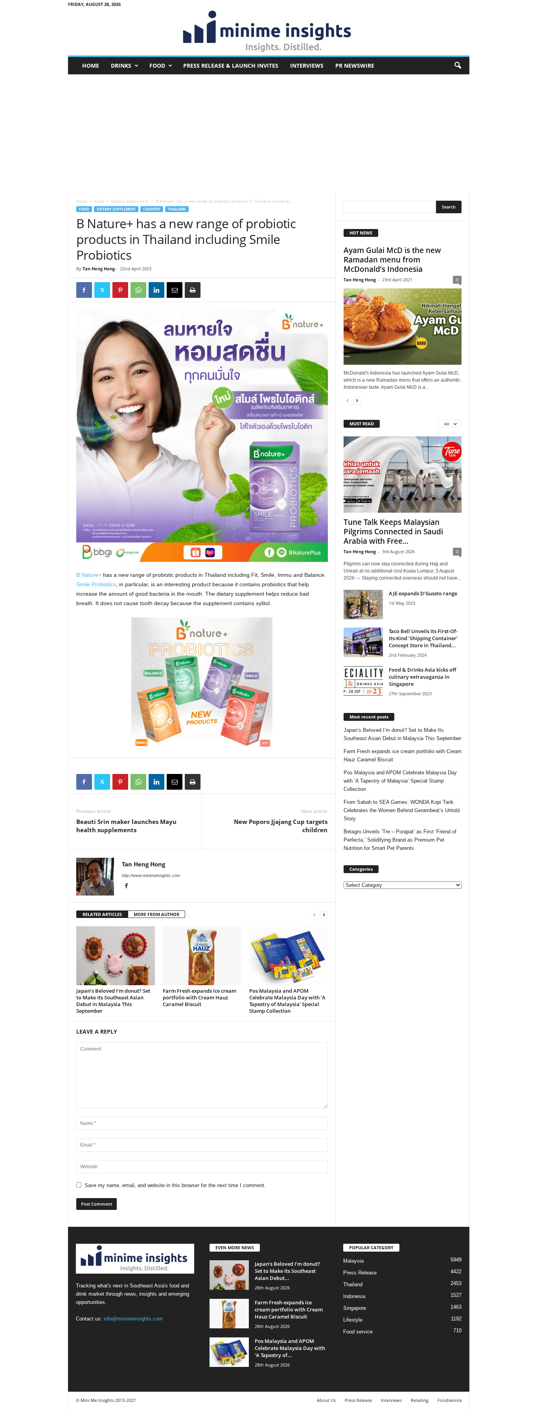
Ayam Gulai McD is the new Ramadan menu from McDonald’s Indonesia (392, 259)
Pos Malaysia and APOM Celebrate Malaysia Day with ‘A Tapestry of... (290, 1348)
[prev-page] (314, 914)
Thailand (177, 209)
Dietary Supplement (130, 201)
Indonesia (354, 1296)
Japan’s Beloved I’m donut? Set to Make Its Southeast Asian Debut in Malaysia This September (113, 1000)
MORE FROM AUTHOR (156, 914)
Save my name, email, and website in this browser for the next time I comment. (175, 1185)
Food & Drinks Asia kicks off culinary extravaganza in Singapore (422, 676)
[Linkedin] (156, 290)
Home (90, 65)
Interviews (307, 65)
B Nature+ (88, 575)
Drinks (121, 65)
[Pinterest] (120, 290)
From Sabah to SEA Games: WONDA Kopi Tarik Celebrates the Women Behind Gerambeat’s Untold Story (402, 810)
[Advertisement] (268, 133)
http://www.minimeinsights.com (151, 875)
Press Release (360, 1273)
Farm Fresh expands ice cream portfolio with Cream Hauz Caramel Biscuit (199, 997)
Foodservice (450, 1400)
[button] (457, 65)
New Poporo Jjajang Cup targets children (280, 826)
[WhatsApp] (138, 290)
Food (157, 65)
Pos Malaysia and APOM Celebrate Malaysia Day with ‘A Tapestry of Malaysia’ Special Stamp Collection (287, 1000)
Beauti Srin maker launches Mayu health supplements (126, 826)
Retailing (419, 1400)
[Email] (174, 290)
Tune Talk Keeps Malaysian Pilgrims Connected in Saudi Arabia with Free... (393, 531)
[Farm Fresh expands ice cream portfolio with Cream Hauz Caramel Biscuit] (202, 955)
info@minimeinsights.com (133, 1319)
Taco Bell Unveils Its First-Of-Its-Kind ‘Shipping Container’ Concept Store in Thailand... (423, 638)
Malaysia (353, 1261)
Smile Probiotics (96, 584)
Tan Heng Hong (99, 268)
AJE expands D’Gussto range (423, 593)
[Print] (192, 290)
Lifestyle (352, 1320)
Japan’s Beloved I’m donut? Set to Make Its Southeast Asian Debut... (287, 1271)
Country (151, 209)
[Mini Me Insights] (268, 31)
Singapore (354, 1308)
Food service (358, 1332)
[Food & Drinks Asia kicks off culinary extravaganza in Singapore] (363, 681)
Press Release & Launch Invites (230, 65)
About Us (326, 1400)
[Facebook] (84, 290)
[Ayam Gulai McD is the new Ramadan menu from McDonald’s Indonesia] (403, 326)
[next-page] (324, 914)
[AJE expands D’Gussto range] (363, 604)
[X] (102, 290)
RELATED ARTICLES (102, 914)
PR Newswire (354, 65)
